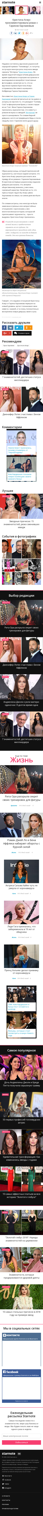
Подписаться (21, 1442)
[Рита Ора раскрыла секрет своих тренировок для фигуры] (21, 612)
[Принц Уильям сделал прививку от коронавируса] (21, 956)
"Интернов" (30, 112)
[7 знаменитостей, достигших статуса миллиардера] (21, 362)
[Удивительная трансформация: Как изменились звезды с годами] (21, 1141)
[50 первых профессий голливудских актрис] (21, 1104)
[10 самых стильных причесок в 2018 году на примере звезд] (21, 1296)
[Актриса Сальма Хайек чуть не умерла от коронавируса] (21, 871)
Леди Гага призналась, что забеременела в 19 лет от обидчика (21, 929)
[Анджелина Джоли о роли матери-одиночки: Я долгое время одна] (21, 686)
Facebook (7, 1480)
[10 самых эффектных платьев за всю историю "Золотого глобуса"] (21, 1179)
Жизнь (5, 352)
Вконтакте (8, 1476)
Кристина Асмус (26, 72)
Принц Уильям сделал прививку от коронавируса (21, 971)
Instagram (7, 1488)
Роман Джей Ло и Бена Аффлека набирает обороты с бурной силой (21, 843)
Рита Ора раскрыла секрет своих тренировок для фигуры (21, 798)
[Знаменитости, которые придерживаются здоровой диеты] (21, 1259)
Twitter (6, 1484)
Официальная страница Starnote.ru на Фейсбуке (21, 1375)
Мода (5, 1169)
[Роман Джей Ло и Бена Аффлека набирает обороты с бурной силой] (21, 825)
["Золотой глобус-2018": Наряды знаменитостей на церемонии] (21, 1222)
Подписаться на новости (21, 1401)
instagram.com (16, 317)
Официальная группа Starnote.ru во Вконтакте (20, 1339)
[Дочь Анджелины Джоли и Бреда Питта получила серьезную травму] (21, 1067)
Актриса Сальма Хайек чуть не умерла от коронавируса (22, 887)
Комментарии (23, 333)
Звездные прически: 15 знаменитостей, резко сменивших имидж (21, 524)
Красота (6, 496)
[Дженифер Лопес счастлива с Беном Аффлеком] (21, 399)
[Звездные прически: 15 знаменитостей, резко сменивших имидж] (21, 506)
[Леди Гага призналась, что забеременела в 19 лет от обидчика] (21, 912)
